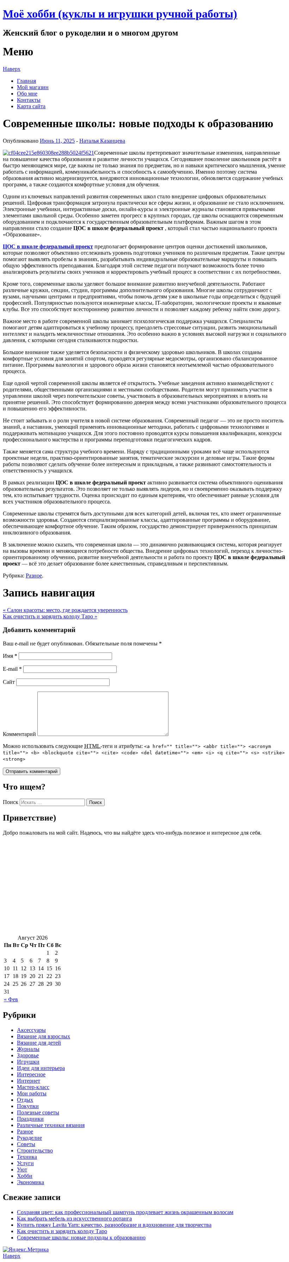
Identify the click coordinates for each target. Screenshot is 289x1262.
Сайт (9, 682)
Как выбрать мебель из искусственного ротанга (74, 1218)
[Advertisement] (144, 885)
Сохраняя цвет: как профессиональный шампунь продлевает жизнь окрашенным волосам (125, 1212)
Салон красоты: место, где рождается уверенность (65, 610)
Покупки (28, 1106)
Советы (26, 1144)
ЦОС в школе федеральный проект (48, 246)
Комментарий (19, 734)
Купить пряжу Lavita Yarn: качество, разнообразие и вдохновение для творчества (114, 1225)
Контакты (29, 100)
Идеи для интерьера (41, 1068)
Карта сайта (31, 106)
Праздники (30, 1119)
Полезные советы (38, 1112)
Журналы (28, 1049)
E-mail (12, 669)
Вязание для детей (39, 1043)
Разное (34, 576)
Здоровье (28, 1055)
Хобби (24, 1176)
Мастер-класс (33, 1087)
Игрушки (28, 1062)
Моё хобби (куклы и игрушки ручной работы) (120, 13)
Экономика (30, 1182)
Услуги (25, 1163)
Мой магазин (33, 87)
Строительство (35, 1150)
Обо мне (27, 94)
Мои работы (32, 1093)
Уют (22, 1170)
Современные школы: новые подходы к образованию (81, 1238)
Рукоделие (29, 1138)
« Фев (11, 999)
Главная (26, 81)
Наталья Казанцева (102, 141)
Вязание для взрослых (43, 1036)
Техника (27, 1157)
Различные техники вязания (51, 1125)
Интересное (31, 1074)
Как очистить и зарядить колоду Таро (50, 616)
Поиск (10, 802)
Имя (10, 656)
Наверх (11, 69)
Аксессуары (31, 1030)
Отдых (25, 1100)
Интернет (28, 1081)
